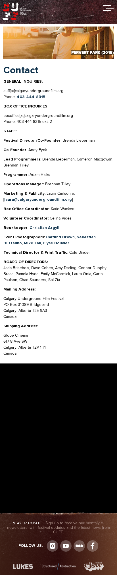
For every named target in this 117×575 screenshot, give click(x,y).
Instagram (52, 546)
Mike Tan (32, 243)
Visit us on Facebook (92, 546)
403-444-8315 (31, 97)
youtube (66, 546)
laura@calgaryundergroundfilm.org (38, 200)
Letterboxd (79, 546)
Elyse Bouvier (56, 243)
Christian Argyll (44, 228)
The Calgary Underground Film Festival (16, 4)
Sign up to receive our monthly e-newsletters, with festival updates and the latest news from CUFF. (58, 528)
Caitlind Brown (60, 237)
